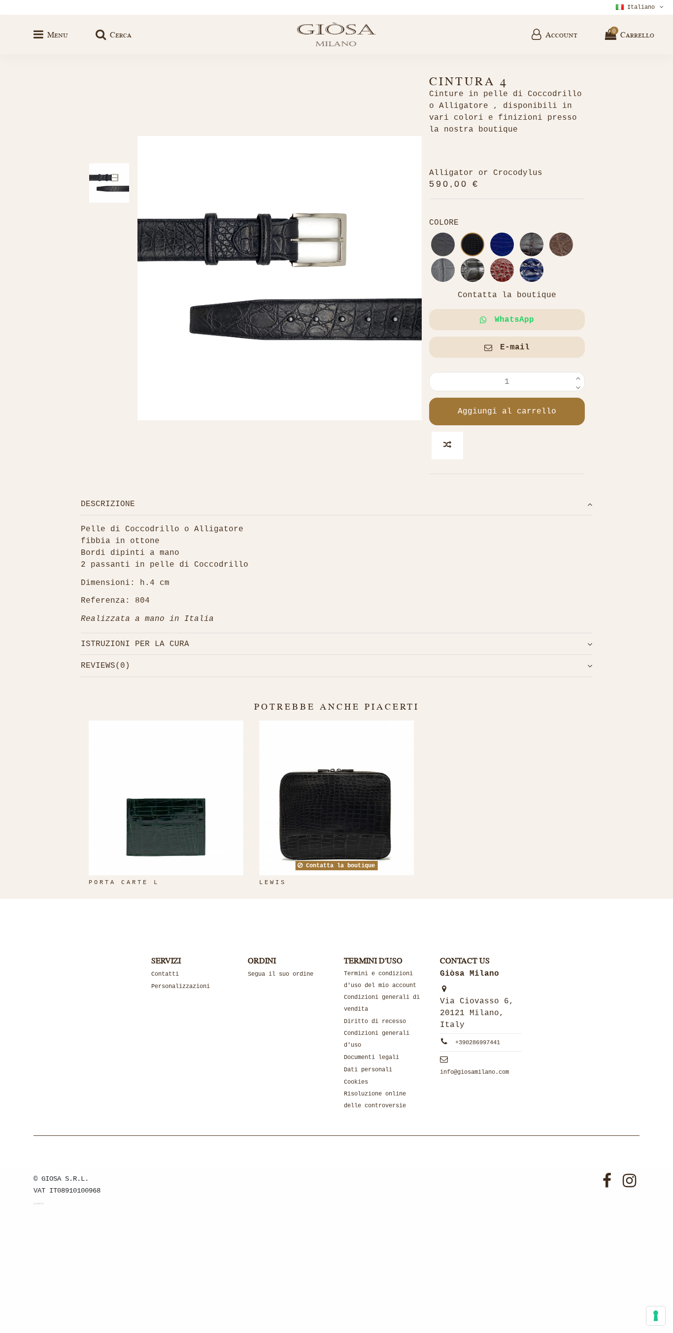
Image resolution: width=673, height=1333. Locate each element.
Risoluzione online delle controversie (375, 1100)
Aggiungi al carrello (507, 411)
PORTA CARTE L (124, 882)
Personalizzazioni (180, 986)
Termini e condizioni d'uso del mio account (380, 979)
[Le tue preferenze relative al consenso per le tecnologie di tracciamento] (655, 1315)
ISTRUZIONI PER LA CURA (135, 644)
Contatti (165, 974)
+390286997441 (477, 1042)
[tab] (336, 504)
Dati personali (368, 1069)
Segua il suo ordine (280, 974)
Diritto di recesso (375, 1021)
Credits (39, 1203)
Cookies (356, 1082)
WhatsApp (514, 319)
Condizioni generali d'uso (376, 1039)
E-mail (515, 347)
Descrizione (108, 504)
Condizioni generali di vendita (382, 1003)
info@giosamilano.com (474, 1072)
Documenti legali (371, 1057)
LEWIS (272, 882)
